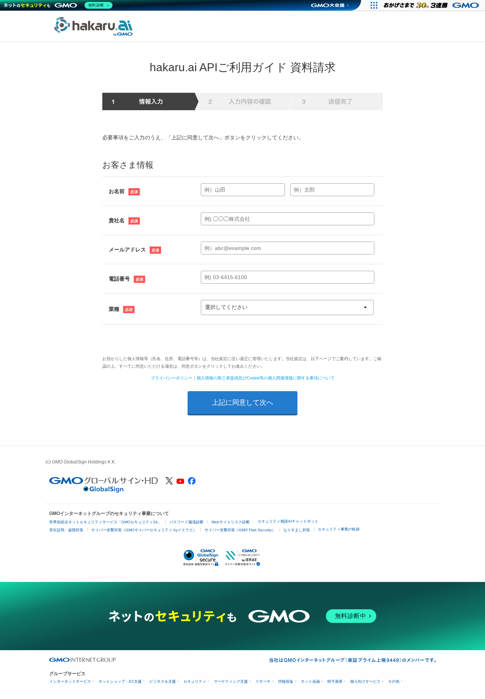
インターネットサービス (70, 681)
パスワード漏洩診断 (186, 522)
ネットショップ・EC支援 (120, 681)
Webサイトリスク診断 (230, 522)
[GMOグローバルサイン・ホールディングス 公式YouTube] (180, 482)
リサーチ (263, 681)
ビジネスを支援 (162, 681)
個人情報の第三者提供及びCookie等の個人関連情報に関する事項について (266, 378)
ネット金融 (310, 681)
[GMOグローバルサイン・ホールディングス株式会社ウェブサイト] (103, 491)
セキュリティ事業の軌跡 (339, 529)
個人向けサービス (365, 681)
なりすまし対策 (296, 530)
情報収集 (285, 681)
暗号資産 (335, 681)
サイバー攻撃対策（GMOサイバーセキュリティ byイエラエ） (144, 530)
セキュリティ (194, 681)
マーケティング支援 (231, 681)
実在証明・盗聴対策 (66, 530)
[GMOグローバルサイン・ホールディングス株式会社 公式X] (169, 483)
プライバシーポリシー (171, 378)
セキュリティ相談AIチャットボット (288, 521)
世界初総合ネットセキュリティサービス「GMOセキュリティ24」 (105, 522)
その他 (393, 681)
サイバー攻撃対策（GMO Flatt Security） (240, 530)
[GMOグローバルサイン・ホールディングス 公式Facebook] (192, 483)
